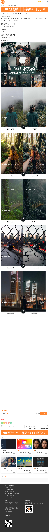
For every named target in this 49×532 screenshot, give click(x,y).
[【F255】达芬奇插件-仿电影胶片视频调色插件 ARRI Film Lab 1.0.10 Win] (8, 462)
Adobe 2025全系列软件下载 (9, 489)
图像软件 (4, 450)
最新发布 (36, 450)
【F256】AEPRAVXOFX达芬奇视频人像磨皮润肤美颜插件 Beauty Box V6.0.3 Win (40, 452)
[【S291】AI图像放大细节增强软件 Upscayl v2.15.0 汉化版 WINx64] (8, 444)
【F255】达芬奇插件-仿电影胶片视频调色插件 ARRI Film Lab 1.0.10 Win (8, 470)
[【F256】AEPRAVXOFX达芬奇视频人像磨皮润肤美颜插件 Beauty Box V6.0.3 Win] (40, 444)
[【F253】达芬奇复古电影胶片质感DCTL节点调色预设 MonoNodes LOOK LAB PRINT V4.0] (40, 462)
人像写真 (4, 16)
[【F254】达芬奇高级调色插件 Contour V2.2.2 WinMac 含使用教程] (24, 462)
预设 (2, 419)
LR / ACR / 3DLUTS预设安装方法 (10, 491)
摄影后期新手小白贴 (8, 487)
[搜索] (42, 2)
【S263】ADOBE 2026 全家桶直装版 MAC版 (24, 452)
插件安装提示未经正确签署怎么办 (10, 495)
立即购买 (43, 413)
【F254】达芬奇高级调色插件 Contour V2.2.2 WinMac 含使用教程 (24, 470)
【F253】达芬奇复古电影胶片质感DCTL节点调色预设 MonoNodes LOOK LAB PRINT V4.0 (40, 470)
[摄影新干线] (3, 2)
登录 (26, 479)
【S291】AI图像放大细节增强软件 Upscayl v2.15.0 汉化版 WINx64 (8, 452)
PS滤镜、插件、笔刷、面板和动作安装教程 (12, 493)
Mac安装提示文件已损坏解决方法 (10, 497)
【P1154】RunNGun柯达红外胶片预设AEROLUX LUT (12, 426)
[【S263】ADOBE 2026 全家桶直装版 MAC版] (24, 444)
